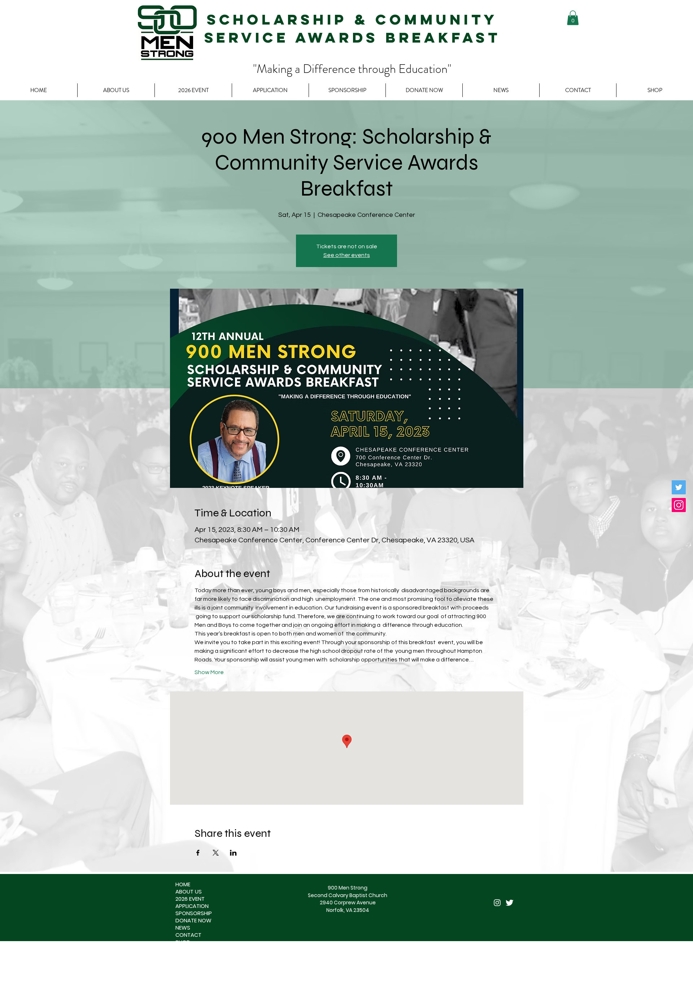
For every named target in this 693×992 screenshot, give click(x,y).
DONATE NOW (193, 920)
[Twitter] (679, 487)
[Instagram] (679, 505)
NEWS (182, 927)
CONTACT (188, 935)
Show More (209, 672)
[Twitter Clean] (509, 902)
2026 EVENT (190, 899)
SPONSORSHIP (193, 913)
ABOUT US (188, 891)
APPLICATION (192, 906)
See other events (346, 255)
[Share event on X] (215, 853)
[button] (573, 17)
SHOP (182, 942)
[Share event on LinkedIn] (233, 853)
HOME (182, 884)
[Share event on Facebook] (198, 853)
